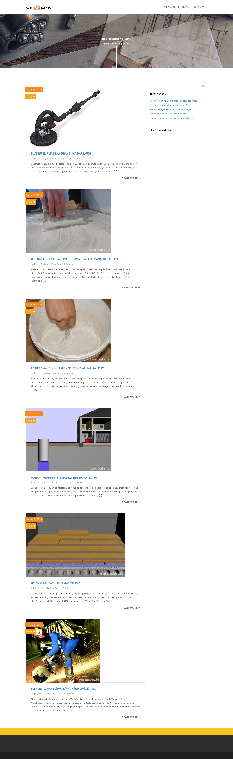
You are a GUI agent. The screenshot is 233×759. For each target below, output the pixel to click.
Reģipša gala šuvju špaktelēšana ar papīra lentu (68, 368)
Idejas (34, 158)
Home (106, 44)
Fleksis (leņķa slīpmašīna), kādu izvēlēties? (63, 688)
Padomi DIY (36, 264)
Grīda (33, 588)
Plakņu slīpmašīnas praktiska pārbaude (61, 153)
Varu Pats (62, 158)
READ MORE (130, 178)
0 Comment (76, 158)
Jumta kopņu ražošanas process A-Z (168, 105)
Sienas (53, 158)
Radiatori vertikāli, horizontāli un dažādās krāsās (174, 101)
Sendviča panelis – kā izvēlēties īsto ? (169, 114)
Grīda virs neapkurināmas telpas (56, 583)
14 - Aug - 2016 (34, 89)
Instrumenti (44, 694)
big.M (32, 96)
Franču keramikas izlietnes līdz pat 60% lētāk (172, 118)
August (121, 44)
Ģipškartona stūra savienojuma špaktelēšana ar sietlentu (76, 259)
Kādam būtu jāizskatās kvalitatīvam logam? (171, 109)
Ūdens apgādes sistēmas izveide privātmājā (64, 477)
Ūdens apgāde (50, 482)
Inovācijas (43, 158)
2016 (113, 44)
